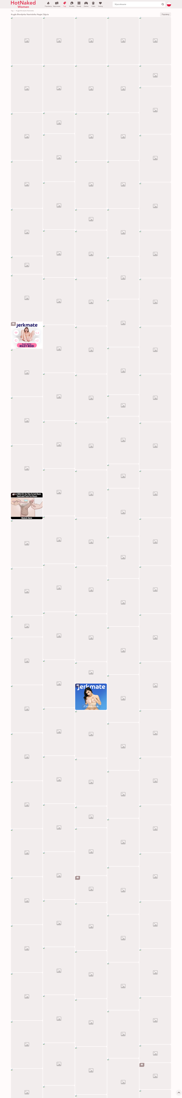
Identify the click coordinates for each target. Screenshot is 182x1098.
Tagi (64, 6)
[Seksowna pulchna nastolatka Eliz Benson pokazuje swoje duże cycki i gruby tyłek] (59, 875)
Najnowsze (56, 6)
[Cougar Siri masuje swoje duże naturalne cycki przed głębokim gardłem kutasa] (27, 709)
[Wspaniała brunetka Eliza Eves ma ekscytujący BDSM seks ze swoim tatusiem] (123, 650)
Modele (71, 6)
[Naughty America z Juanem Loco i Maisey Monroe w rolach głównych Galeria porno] (59, 396)
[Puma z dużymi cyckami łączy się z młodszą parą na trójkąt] (59, 923)
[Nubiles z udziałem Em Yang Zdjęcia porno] (27, 468)
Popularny (48, 6)
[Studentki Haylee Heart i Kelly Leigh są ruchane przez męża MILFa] (59, 779)
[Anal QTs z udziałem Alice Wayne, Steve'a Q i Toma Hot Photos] (91, 589)
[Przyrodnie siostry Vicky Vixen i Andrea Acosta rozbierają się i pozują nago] (155, 637)
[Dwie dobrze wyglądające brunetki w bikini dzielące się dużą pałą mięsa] (123, 405)
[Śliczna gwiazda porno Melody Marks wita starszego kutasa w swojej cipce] (91, 398)
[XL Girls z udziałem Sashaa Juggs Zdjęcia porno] (59, 540)
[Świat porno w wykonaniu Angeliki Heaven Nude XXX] (155, 541)
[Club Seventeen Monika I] (155, 589)
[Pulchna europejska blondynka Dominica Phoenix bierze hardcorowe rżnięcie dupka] (155, 1020)
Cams (93, 6)
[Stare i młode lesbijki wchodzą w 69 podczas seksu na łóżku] (59, 301)
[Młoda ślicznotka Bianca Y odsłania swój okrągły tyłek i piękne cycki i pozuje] (155, 876)
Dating (100, 6)
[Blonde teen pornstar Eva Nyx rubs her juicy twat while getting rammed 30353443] (27, 626)
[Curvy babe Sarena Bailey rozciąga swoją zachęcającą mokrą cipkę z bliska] (123, 794)
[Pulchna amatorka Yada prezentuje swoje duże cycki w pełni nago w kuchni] (91, 542)
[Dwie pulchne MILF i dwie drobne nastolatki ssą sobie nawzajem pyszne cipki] (27, 852)
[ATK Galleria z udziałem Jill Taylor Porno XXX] (123, 323)
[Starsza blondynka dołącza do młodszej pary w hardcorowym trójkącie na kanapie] (91, 672)
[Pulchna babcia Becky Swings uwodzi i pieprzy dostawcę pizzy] (59, 348)
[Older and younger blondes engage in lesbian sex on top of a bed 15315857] (123, 698)
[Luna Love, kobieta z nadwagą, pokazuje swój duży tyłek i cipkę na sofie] (27, 996)
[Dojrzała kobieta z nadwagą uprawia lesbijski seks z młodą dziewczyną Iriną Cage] (155, 924)
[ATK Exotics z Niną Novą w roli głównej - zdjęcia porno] (59, 1018)
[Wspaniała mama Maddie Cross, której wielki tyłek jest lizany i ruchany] (27, 757)
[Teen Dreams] (59, 1064)
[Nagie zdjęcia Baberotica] (27, 804)
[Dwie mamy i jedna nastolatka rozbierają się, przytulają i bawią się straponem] (155, 302)
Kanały (79, 6)
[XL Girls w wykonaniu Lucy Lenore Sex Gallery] (27, 372)
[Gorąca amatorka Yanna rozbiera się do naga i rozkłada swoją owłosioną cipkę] (123, 1034)
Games (86, 6)
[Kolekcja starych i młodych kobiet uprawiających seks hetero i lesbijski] (155, 1053)
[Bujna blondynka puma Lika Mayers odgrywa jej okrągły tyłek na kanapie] (91, 782)
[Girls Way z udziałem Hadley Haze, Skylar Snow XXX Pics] (155, 828)
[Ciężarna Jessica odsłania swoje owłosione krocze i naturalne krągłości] (123, 602)
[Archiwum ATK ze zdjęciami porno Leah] (27, 591)
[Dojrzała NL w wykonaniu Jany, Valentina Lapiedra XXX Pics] (59, 635)
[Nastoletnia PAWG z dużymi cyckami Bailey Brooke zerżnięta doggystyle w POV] (123, 746)
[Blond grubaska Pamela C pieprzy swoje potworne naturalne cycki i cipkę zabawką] (59, 683)
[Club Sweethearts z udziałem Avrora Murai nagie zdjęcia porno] (123, 938)
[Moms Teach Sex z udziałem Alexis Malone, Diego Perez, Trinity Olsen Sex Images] (91, 494)
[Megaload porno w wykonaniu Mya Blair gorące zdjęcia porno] (155, 733)
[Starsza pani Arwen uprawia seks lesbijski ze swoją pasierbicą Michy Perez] (155, 446)
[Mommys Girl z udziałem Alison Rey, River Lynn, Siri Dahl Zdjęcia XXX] (91, 851)
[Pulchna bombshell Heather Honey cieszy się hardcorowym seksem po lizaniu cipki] (59, 587)
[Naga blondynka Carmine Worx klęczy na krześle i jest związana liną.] (91, 302)
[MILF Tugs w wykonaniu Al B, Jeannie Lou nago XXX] (91, 974)
